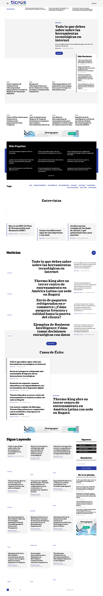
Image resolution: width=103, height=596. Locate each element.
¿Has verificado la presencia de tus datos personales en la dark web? (50, 160)
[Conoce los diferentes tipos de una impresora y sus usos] (51, 217)
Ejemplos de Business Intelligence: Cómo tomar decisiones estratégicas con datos (51, 329)
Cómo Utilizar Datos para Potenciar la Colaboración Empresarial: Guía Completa (17, 121)
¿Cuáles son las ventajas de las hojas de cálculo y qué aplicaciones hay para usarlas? (21, 161)
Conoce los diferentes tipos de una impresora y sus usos (51, 232)
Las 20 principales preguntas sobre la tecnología (20, 152)
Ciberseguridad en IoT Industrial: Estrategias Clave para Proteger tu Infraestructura (62, 87)
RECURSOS (32, 511)
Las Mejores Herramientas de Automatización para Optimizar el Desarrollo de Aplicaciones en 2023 (62, 121)
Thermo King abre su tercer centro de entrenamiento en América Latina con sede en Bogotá (86, 86)
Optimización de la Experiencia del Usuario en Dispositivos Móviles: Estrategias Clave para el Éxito (63, 521)
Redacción (58, 48)
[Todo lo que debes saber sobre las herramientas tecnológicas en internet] (29, 38)
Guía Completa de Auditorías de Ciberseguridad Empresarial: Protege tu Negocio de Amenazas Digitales (17, 88)
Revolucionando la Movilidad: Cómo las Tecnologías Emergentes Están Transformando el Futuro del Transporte (16, 522)
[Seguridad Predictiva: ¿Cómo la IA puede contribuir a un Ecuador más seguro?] (62, 500)
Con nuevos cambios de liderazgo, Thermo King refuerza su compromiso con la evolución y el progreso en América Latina (27, 410)
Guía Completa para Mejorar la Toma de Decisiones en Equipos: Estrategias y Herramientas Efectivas (39, 121)
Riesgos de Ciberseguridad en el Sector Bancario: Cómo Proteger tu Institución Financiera (39, 87)
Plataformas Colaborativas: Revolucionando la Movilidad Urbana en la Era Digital (62, 556)
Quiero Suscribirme (86, 468)
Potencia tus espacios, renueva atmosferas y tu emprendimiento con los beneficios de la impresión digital (82, 9)
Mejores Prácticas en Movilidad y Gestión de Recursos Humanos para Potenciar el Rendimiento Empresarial (40, 521)
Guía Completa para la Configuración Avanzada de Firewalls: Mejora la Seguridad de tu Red (80, 153)
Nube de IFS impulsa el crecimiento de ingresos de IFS (20, 169)
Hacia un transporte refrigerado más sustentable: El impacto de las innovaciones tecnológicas (59, 9)
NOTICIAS (58, 22)
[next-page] (96, 9)
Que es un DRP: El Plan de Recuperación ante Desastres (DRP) (20, 228)
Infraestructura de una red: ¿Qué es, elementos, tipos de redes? (78, 160)
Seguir (93, 448)
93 (20, 589)
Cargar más (51, 175)
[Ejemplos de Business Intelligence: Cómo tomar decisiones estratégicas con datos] (18, 330)
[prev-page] (23, 9)
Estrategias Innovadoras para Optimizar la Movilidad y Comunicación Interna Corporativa (39, 557)
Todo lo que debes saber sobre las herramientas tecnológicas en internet (35, 8)
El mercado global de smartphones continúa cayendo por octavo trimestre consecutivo (50, 169)
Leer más (59, 53)
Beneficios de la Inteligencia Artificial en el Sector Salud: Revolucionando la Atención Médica (84, 121)
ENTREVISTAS (33, 545)
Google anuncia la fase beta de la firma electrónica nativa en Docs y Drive (79, 169)
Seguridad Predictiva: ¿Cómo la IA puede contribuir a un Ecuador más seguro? (63, 483)
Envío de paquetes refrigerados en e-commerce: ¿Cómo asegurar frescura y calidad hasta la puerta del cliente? (51, 308)
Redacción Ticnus (13, 233)
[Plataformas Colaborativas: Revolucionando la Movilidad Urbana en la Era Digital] (62, 574)
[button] (94, 3)
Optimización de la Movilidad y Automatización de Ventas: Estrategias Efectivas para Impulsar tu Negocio (16, 557)
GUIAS (8, 81)
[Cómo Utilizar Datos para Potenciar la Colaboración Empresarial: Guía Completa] (17, 105)
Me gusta (93, 445)
